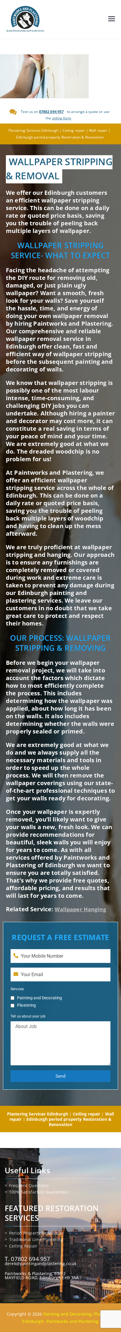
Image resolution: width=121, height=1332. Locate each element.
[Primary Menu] (111, 19)
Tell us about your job (28, 1016)
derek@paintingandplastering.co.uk (41, 1263)
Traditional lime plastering (36, 1240)
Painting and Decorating (39, 997)
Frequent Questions (29, 1186)
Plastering (26, 1005)
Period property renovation (36, 1233)
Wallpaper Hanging (80, 909)
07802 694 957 (51, 111)
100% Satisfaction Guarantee (38, 1192)
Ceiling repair (23, 1246)
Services (17, 989)
